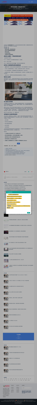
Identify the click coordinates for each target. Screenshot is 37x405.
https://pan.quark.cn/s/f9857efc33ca (21, 206)
